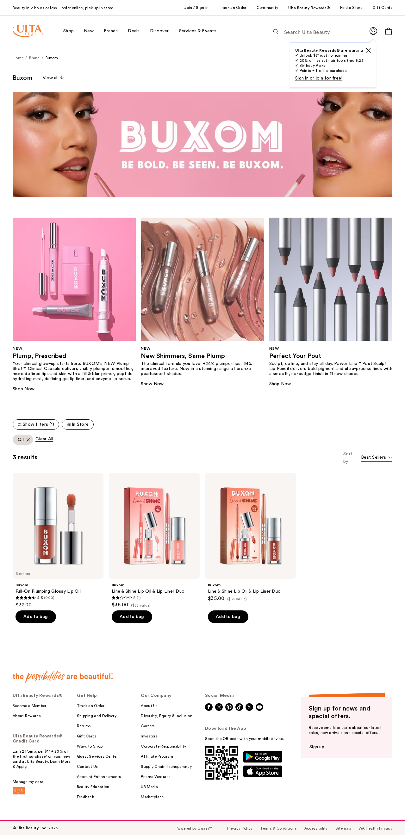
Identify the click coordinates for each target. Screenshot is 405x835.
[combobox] (376, 458)
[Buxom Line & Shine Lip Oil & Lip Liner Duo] (154, 540)
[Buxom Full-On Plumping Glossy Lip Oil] (58, 540)
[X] (368, 50)
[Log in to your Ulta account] (373, 31)
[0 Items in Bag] (388, 31)
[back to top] (386, 815)
